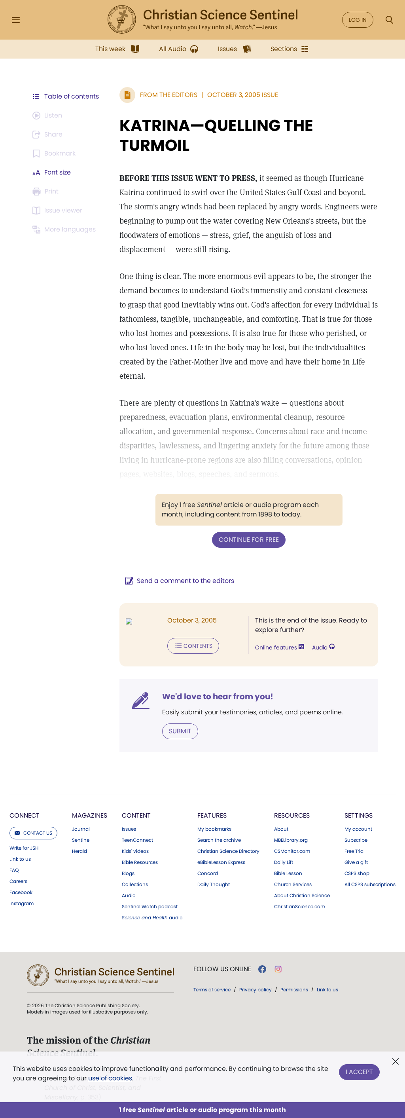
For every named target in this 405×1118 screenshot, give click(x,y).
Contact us (37, 832)
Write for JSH (23, 848)
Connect (24, 815)
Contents (198, 646)
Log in (358, 20)
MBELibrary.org (291, 840)
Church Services (293, 884)
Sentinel (81, 840)
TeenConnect (137, 840)
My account (358, 829)
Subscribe (355, 840)
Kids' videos (135, 851)
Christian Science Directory (228, 851)
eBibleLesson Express (221, 862)
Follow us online (222, 969)
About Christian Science (302, 895)
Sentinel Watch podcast (150, 906)
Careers (18, 881)
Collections (135, 884)
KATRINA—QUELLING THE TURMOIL (216, 135)
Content (136, 815)
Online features (277, 647)
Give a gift (356, 862)
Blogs (128, 873)
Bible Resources (140, 862)
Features (212, 815)
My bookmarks (214, 829)
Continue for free (249, 539)
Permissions (294, 989)
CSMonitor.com (292, 851)
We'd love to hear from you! (217, 696)
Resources (292, 815)
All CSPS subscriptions (370, 884)
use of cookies (110, 1078)
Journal (81, 829)
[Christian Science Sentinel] (202, 19)
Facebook (20, 892)
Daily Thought (213, 884)
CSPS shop (356, 873)
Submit (180, 731)
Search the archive (219, 840)
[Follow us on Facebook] (262, 969)
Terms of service (212, 989)
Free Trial (354, 851)
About (281, 829)
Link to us (20, 859)
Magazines (89, 815)
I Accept (359, 1071)
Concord (207, 873)
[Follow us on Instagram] (278, 969)
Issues (129, 829)
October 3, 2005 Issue (242, 94)
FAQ (14, 870)
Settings (358, 815)
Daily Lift (283, 862)
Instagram (21, 903)
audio (152, 917)
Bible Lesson (288, 873)
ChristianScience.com (299, 906)
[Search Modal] (389, 20)
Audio (320, 647)
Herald (79, 851)
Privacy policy (255, 989)
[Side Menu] (15, 20)
